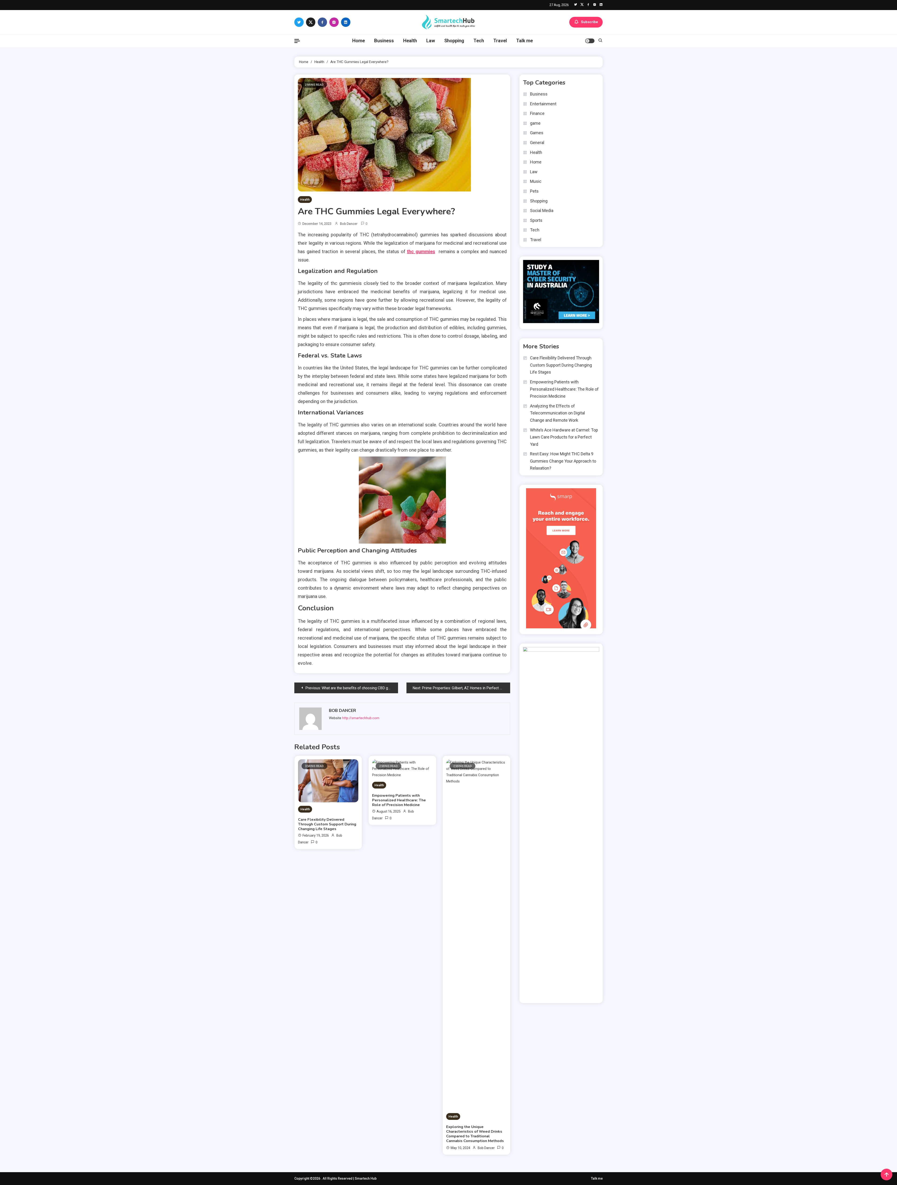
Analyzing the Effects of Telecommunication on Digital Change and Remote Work (557, 413)
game (535, 123)
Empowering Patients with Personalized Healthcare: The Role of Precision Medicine (399, 800)
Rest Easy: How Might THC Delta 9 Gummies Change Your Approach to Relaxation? (563, 460)
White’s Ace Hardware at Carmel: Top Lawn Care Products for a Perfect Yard (564, 437)
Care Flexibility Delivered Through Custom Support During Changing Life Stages (327, 824)
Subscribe (589, 22)
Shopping (454, 40)
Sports (536, 220)
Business (384, 40)
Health (410, 40)
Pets (534, 191)
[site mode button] (589, 41)
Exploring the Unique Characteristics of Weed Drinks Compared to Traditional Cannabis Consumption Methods (475, 1134)
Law (430, 40)
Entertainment (543, 103)
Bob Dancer (349, 224)
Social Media (541, 210)
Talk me (524, 40)
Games (536, 132)
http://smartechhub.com (360, 718)
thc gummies (421, 251)
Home (358, 40)
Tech (478, 40)
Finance (537, 113)
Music (535, 181)
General (537, 142)
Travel (500, 40)
